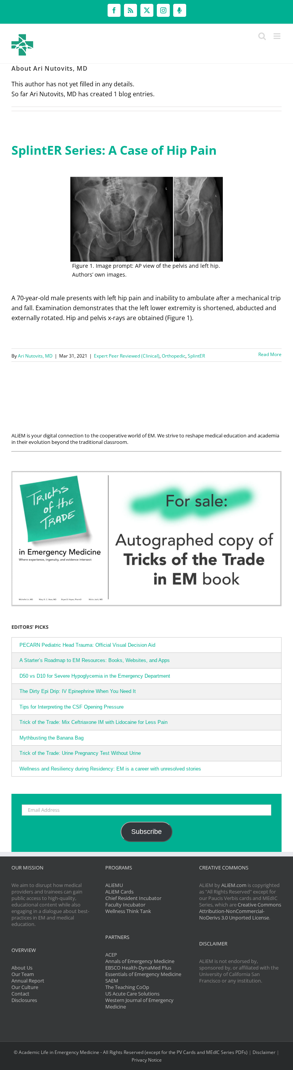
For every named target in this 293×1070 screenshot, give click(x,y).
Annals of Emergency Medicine (139, 961)
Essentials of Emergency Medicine (143, 974)
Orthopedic (173, 356)
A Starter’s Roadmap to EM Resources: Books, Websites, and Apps (94, 660)
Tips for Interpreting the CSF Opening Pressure (71, 707)
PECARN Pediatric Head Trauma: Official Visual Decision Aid (87, 645)
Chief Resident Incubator (133, 898)
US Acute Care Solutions (132, 993)
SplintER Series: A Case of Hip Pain (114, 150)
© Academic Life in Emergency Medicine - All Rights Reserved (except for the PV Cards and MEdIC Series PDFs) (131, 1052)
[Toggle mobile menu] (278, 36)
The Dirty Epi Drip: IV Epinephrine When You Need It (77, 691)
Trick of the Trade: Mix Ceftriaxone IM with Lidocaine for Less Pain (93, 722)
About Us (21, 967)
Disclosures (24, 1000)
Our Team (22, 974)
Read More (270, 354)
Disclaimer (264, 1052)
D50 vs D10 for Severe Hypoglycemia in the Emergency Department (94, 676)
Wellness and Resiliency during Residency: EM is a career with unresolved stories (110, 769)
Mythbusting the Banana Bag (51, 738)
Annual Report (27, 980)
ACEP (111, 954)
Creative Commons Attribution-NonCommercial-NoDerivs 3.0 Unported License (240, 911)
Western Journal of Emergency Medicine (139, 1003)
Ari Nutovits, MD (35, 356)
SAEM (111, 980)
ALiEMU (114, 885)
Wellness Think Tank (128, 911)
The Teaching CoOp (127, 987)
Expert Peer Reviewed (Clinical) (126, 356)
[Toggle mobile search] (262, 36)
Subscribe (146, 831)
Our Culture (24, 987)
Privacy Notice (147, 1060)
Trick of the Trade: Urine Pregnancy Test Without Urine (80, 753)
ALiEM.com (233, 885)
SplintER (196, 356)
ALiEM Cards (119, 891)
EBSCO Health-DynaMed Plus (138, 967)
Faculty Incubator (125, 904)
